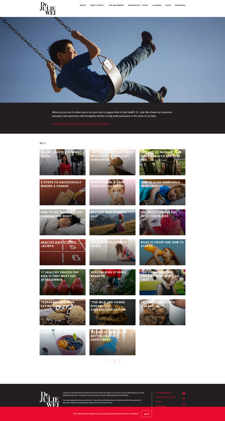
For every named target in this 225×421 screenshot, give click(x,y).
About (83, 5)
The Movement (116, 5)
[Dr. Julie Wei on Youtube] (183, 393)
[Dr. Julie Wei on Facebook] (184, 399)
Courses (156, 5)
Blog (168, 5)
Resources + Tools (138, 5)
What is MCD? (97, 5)
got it (146, 413)
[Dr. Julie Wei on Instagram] (184, 404)
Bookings (180, 5)
